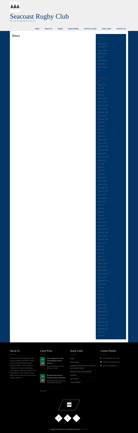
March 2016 (101, 260)
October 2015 (102, 277)
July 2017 (101, 205)
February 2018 (102, 181)
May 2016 (101, 253)
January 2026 (102, 102)
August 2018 (102, 160)
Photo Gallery (90, 29)
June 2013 (101, 332)
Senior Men (101, 64)
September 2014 (103, 322)
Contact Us (121, 29)
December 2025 (103, 105)
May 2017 (101, 212)
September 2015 (103, 280)
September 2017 (103, 198)
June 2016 (101, 249)
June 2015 (101, 291)
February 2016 (102, 263)
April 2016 (101, 256)
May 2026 (101, 95)
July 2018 (101, 164)
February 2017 (102, 222)
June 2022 (101, 126)
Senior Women (102, 67)
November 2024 (103, 119)
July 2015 (101, 287)
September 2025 (103, 112)
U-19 (99, 70)
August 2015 (102, 284)
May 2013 (101, 335)
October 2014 (102, 318)
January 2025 (102, 115)
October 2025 (102, 109)
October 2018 (102, 153)
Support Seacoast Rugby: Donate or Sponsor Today (83, 367)
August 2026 (102, 84)
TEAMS (60, 29)
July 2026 (101, 88)
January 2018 (102, 184)
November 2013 (103, 325)
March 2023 (101, 122)
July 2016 (101, 246)
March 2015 (101, 301)
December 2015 (103, 270)
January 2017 (102, 225)
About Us (48, 29)
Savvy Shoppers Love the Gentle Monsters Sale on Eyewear (55, 360)
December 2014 (103, 311)
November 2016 (103, 232)
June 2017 (101, 208)
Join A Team (106, 29)
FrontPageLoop (102, 43)
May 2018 (101, 170)
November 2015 (103, 274)
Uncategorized (102, 46)
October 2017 (102, 194)
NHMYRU (73, 375)
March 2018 (101, 177)
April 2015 (101, 298)
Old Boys (101, 57)
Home (37, 29)
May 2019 (101, 133)
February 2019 (102, 139)
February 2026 (102, 98)
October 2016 (102, 236)
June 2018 (101, 167)
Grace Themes (84, 429)
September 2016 (103, 239)
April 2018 (101, 174)
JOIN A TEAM (74, 362)
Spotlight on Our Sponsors (80, 372)
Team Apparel (73, 29)
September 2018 (103, 157)
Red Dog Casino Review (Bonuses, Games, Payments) (56, 376)
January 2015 (102, 308)
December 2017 (103, 188)
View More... (43, 391)
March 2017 (101, 219)
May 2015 (101, 294)
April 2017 (101, 215)
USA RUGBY (74, 379)
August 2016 (102, 243)
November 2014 (103, 315)
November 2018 (103, 150)
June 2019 (101, 129)
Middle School (102, 53)
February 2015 (102, 304)
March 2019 (101, 136)
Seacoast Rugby (103, 50)
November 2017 (103, 191)
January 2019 (102, 143)
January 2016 (102, 267)
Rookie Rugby (102, 60)
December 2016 (103, 229)
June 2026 (101, 91)
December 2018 (103, 146)
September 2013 (103, 329)
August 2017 (102, 201)
